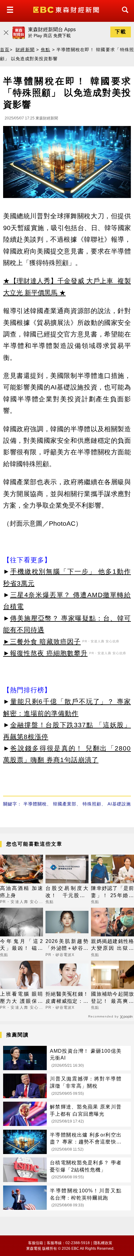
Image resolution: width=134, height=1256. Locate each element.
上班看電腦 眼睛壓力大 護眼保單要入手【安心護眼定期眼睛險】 (21, 998)
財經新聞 (25, 49)
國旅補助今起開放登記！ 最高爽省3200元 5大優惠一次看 (112, 998)
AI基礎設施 (119, 803)
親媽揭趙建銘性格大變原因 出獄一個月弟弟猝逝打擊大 (112, 945)
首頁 (5, 49)
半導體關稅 (35, 803)
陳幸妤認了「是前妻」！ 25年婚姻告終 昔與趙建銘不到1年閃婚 (112, 892)
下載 (120, 31)
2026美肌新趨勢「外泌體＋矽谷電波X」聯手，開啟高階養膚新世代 (67, 945)
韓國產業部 (64, 803)
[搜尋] (123, 15)
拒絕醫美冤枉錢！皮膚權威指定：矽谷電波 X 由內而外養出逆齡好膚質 (67, 998)
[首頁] (67, 9)
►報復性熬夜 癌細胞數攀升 (45, 653)
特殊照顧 (92, 803)
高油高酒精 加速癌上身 (21, 892)
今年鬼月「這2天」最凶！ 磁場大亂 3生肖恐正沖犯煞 (21, 945)
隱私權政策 (102, 1243)
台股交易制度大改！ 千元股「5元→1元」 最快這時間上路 (67, 892)
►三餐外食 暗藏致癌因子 (42, 641)
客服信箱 (35, 1243)
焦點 (45, 49)
